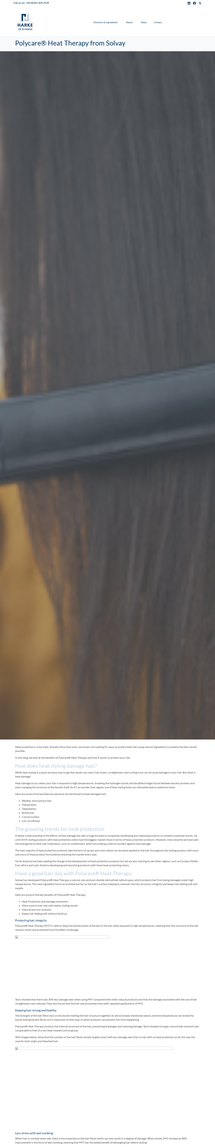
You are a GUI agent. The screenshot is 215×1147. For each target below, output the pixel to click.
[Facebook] (194, 3)
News (144, 22)
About (129, 22)
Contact (158, 22)
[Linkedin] (188, 3)
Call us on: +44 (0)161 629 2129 (31, 2)
